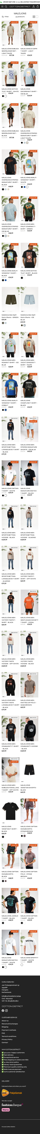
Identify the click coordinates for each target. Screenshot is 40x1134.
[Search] (7, 6)
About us (5, 1021)
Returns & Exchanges (10, 1024)
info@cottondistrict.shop (11, 996)
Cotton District (10, 1126)
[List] (37, 16)
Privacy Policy (7, 1039)
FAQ (3, 1033)
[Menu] (2, 6)
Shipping (5, 1027)
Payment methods (9, 1030)
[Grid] (34, 16)
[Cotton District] (20, 6)
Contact (5, 1042)
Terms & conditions (9, 1036)
